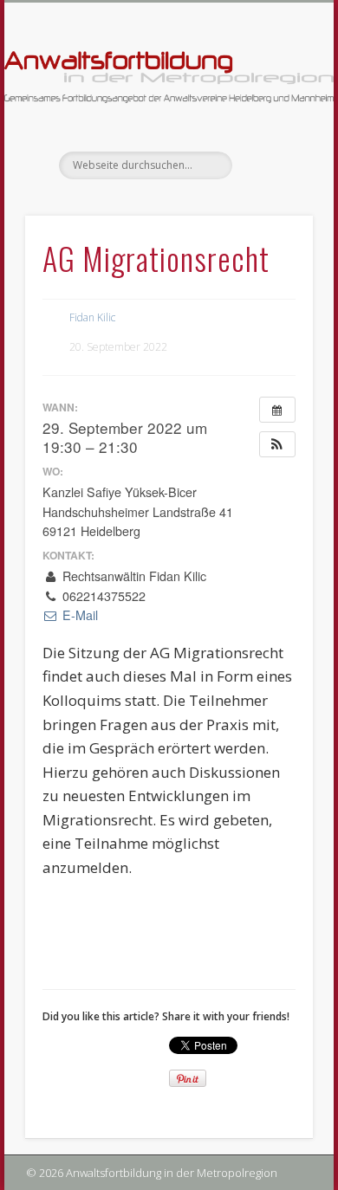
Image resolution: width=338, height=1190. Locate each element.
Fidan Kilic (92, 317)
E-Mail (78, 615)
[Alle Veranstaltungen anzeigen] (277, 410)
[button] (277, 444)
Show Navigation (270, 155)
